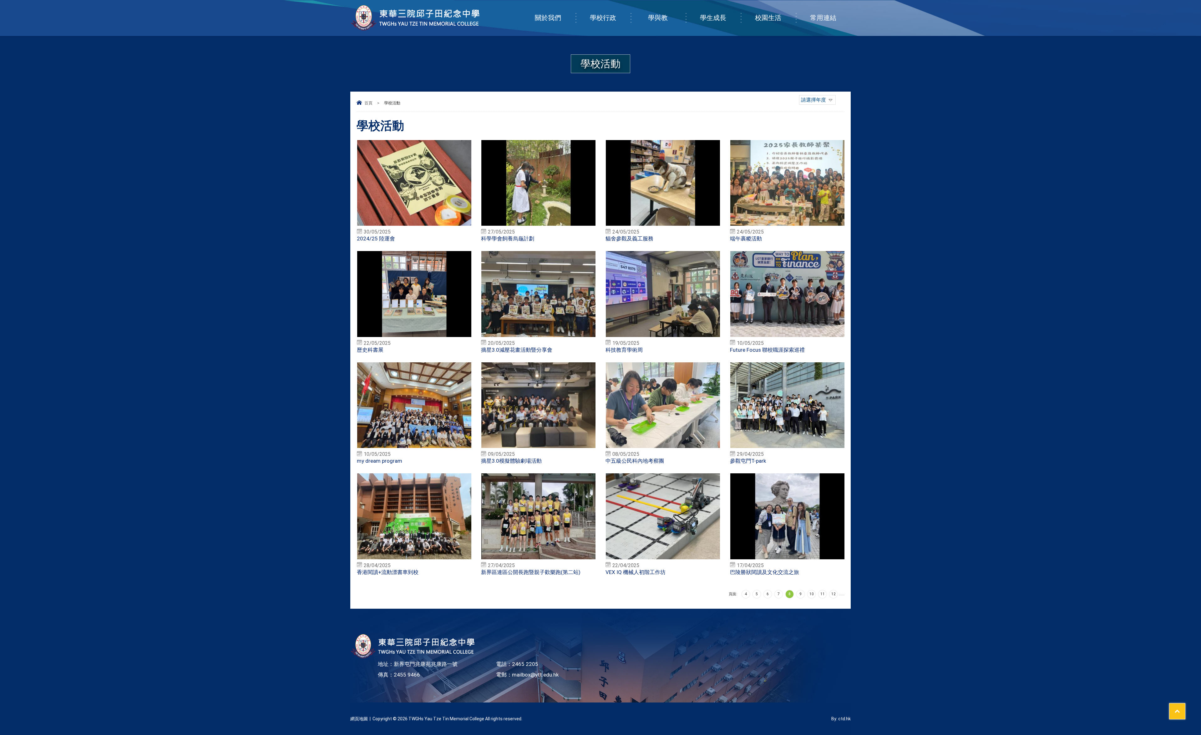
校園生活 (768, 18)
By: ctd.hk (841, 718)
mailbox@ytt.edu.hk (535, 675)
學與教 (658, 18)
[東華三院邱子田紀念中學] (415, 29)
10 (811, 594)
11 (822, 594)
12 (833, 594)
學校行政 (603, 18)
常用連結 (823, 18)
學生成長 (713, 18)
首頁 (368, 103)
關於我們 (548, 18)
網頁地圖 (359, 718)
